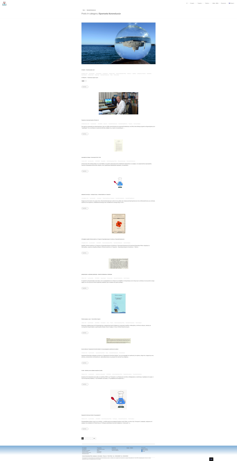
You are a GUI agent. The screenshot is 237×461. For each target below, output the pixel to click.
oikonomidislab (98, 73)
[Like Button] (83, 81)
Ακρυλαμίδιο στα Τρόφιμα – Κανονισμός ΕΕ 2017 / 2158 (91, 157)
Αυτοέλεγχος (99, 198)
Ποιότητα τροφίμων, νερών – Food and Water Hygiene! (90, 319)
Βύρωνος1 (105, 123)
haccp (108, 322)
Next (91, 438)
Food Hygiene (103, 322)
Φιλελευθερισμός (122, 352)
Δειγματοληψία (103, 278)
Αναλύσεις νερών (112, 73)
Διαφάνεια (134, 73)
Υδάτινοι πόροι (116, 74)
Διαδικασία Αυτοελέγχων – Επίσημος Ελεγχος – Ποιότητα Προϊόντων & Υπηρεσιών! (96, 194)
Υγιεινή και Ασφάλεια (137, 123)
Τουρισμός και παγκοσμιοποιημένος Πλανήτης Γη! (90, 120)
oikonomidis (92, 73)
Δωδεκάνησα (149, 73)
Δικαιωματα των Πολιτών (141, 73)
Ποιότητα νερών (90, 74)
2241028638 (100, 123)
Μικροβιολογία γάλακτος (128, 374)
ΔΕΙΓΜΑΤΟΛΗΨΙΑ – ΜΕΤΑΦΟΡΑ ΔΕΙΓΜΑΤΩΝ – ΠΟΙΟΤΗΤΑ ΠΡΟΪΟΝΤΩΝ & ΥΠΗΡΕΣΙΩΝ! (96, 274)
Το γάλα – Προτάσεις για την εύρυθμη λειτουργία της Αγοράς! (91, 370)
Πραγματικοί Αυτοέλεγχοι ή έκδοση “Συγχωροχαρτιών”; (91, 415)
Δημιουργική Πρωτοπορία (100, 352)
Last (94, 438)
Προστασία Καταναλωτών (104, 74)
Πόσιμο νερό (97, 74)
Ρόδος (111, 74)
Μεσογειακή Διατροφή (121, 161)
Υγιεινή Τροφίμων (126, 278)
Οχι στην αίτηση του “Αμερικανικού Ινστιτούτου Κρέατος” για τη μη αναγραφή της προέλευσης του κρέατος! (99, 349)
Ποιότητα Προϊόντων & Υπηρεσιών (108, 198)
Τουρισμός (130, 123)
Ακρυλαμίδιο (103, 161)
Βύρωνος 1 (129, 73)
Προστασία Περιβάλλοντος (122, 123)
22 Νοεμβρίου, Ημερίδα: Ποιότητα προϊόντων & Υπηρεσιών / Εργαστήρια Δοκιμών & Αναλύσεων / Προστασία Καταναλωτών (102, 239)
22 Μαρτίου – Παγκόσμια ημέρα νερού (87, 69)
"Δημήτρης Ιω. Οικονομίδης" (100, 374)
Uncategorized (105, 73)
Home (84, 10)
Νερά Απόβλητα (84, 74)
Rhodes (111, 322)
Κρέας (107, 352)
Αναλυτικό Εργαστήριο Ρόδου (121, 73)
